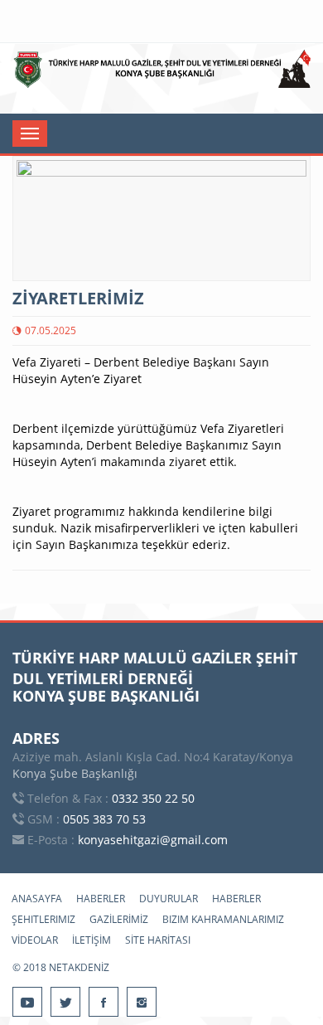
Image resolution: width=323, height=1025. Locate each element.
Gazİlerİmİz (118, 919)
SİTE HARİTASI (157, 940)
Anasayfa (37, 898)
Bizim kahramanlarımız (223, 919)
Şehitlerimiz (43, 919)
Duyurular (168, 898)
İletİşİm (91, 940)
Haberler (100, 898)
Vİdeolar (35, 940)
